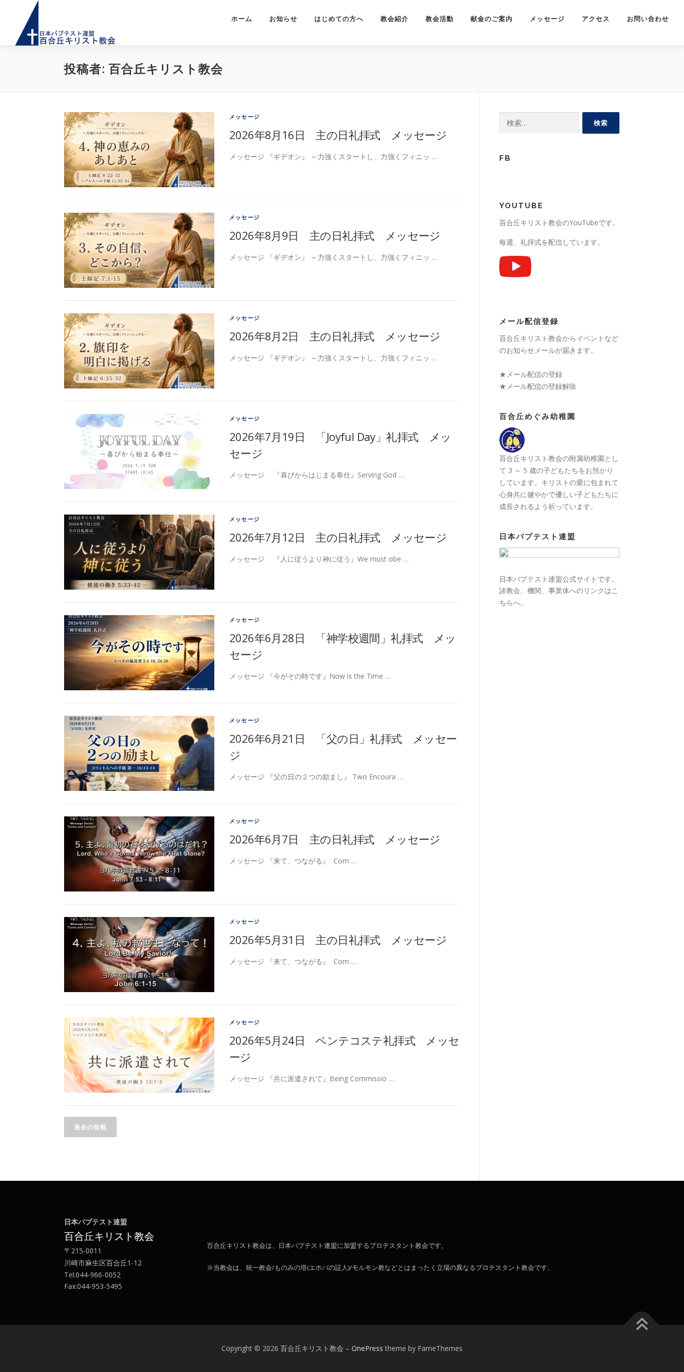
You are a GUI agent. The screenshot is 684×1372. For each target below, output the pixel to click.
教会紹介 (395, 19)
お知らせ (283, 19)
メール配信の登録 (534, 374)
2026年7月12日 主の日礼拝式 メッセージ (338, 537)
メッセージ (547, 19)
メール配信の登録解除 (541, 386)
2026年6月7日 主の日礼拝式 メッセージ (335, 838)
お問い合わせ (648, 19)
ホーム (241, 19)
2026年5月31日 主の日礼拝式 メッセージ (338, 939)
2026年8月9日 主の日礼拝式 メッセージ (335, 235)
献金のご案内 (492, 19)
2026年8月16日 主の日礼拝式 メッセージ (338, 134)
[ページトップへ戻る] (641, 1325)
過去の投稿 (90, 1127)
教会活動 (440, 19)
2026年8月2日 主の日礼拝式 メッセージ (335, 335)
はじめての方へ (339, 19)
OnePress (367, 1348)
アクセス (596, 19)
